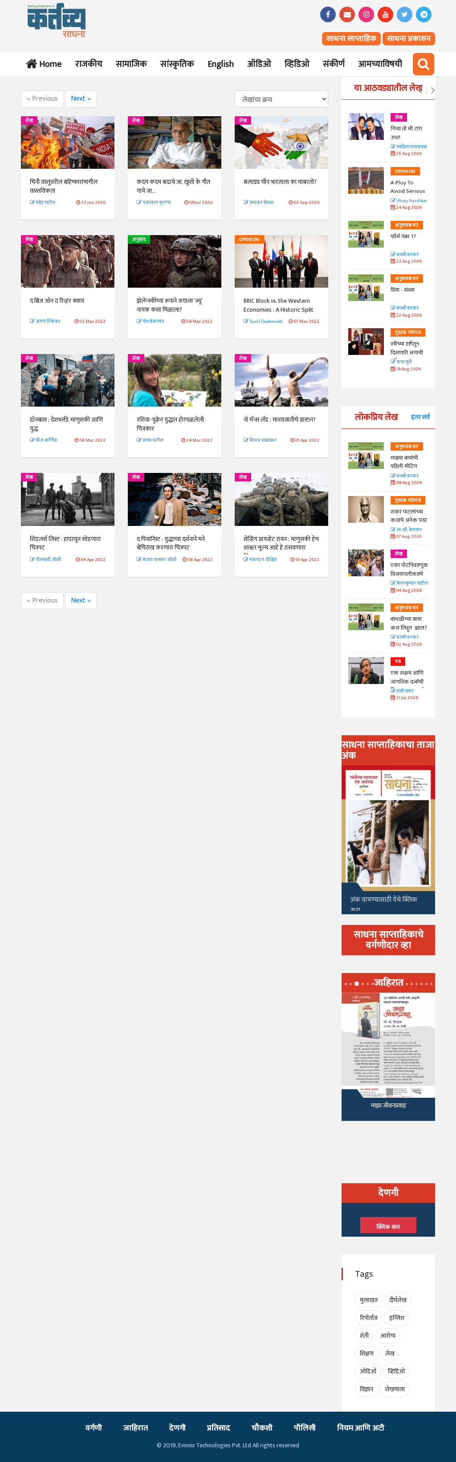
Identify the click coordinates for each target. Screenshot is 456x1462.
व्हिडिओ (297, 64)
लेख (29, 121)
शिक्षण (367, 1353)
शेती (364, 1336)
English (221, 64)
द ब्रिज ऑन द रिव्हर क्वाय (57, 301)
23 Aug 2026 (408, 261)
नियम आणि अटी (360, 1428)
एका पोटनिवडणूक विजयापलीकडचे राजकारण (409, 573)
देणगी (177, 1428)
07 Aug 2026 (408, 536)
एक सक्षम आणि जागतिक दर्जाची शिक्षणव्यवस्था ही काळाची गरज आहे (409, 686)
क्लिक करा (388, 1227)
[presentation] (420, 91)
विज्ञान (366, 1389)
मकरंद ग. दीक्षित (262, 560)
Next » (81, 99)
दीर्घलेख (398, 1300)
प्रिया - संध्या (403, 290)
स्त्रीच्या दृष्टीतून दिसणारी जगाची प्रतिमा (407, 352)
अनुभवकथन (407, 225)
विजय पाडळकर (262, 440)
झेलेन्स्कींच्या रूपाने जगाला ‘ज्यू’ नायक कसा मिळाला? (169, 305)
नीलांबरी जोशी (48, 560)
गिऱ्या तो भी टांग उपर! (406, 133)
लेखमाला (395, 1389)
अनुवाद (139, 240)
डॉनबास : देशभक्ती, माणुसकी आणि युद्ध (66, 424)
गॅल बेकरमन (153, 322)
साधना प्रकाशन (409, 38)
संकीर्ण (334, 64)
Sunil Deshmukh (265, 322)
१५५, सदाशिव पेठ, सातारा (388, 1109)
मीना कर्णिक (46, 440)
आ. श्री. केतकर (408, 530)
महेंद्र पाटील (45, 203)
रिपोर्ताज (369, 1318)
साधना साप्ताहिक (351, 38)
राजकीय (88, 64)
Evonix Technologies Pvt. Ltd (214, 1445)
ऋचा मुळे (403, 362)
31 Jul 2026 (406, 698)
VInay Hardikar (411, 201)
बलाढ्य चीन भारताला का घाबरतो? (280, 182)
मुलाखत (369, 1300)
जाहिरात (135, 1428)
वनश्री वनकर (407, 255)
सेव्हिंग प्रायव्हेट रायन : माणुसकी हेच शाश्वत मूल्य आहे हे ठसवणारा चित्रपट (281, 548)
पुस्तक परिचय (408, 333)
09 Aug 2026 (408, 483)
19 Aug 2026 (408, 369)
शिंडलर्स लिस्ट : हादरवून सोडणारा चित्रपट (65, 543)
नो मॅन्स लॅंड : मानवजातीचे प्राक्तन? (280, 420)
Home (49, 64)
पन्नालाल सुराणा (156, 203)
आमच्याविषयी (380, 64)
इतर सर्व (420, 417)
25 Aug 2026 (408, 154)
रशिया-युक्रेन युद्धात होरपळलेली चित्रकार (170, 424)
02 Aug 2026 (408, 644)
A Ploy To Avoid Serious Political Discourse (408, 196)
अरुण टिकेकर (48, 322)
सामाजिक (131, 64)
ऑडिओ (259, 64)
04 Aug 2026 (408, 590)
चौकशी (262, 1428)
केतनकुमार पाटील (411, 583)
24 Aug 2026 (408, 207)
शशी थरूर (404, 691)
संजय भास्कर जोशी (159, 560)
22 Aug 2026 (408, 315)
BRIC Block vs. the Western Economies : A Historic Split (279, 305)
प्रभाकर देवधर (261, 203)
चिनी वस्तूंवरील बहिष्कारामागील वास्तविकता (64, 186)
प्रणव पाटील (152, 440)
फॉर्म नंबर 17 (404, 236)
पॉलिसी (305, 1428)
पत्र (398, 662)
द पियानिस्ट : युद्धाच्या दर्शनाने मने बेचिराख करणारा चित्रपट (171, 543)
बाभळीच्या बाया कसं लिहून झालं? (409, 623)
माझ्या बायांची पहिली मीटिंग (404, 462)
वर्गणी (94, 1428)
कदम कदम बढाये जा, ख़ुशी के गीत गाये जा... (173, 186)
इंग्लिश (396, 1318)
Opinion (249, 240)
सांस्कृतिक (177, 64)
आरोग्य (387, 1336)
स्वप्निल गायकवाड (411, 147)
